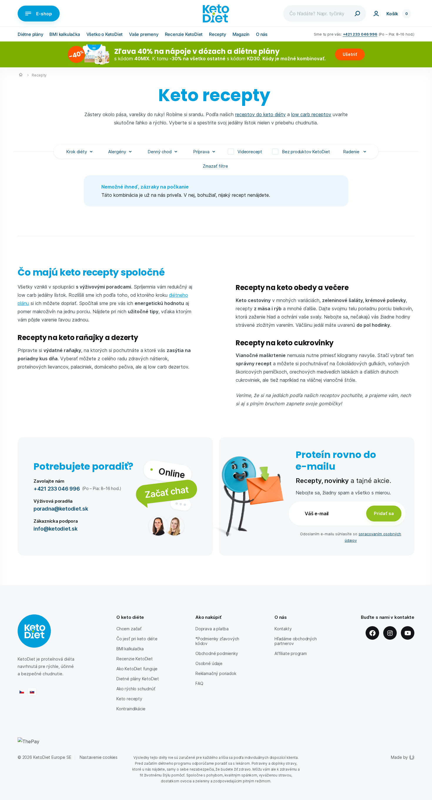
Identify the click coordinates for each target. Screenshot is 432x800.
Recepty (217, 34)
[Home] (21, 75)
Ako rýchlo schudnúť (135, 688)
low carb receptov (311, 114)
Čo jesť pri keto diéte (137, 638)
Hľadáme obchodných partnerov (295, 641)
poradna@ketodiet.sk (61, 508)
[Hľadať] (357, 13)
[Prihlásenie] (376, 13)
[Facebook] (372, 633)
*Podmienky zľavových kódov (217, 641)
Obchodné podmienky (216, 653)
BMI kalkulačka (64, 34)
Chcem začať (129, 628)
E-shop (44, 13)
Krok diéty (76, 151)
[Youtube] (407, 633)
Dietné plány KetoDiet (137, 678)
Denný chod (160, 151)
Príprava (201, 151)
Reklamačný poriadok (215, 673)
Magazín (241, 34)
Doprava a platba (212, 628)
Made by (399, 757)
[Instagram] (390, 633)
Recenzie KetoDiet (184, 34)
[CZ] (22, 691)
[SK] (32, 691)
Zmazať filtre (216, 166)
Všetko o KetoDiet (104, 34)
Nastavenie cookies (99, 757)
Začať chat (166, 491)
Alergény (117, 151)
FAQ (199, 683)
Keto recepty (129, 698)
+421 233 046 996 (360, 33)
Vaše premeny (143, 34)
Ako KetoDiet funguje (137, 668)
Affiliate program (290, 653)
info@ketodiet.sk (56, 528)
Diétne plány (30, 34)
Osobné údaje (208, 663)
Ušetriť (350, 54)
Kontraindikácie (130, 708)
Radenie (352, 151)
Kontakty (283, 628)
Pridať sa (384, 513)
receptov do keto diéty (260, 114)
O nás (261, 34)
